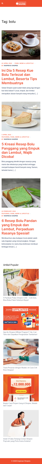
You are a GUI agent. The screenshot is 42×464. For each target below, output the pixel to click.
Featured (5, 137)
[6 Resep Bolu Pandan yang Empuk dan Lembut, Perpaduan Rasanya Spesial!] (21, 193)
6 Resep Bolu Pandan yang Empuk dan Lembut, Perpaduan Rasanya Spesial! (19, 227)
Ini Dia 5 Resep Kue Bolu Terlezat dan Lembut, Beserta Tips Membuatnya (19, 76)
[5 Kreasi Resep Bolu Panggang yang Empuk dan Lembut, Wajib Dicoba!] (21, 116)
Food (17, 63)
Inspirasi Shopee (11, 65)
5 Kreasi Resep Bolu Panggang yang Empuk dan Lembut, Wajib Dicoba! (21, 150)
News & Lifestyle (27, 63)
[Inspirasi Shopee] (21, 3)
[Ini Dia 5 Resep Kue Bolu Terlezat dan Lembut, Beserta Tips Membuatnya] (21, 45)
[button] (2, 3)
